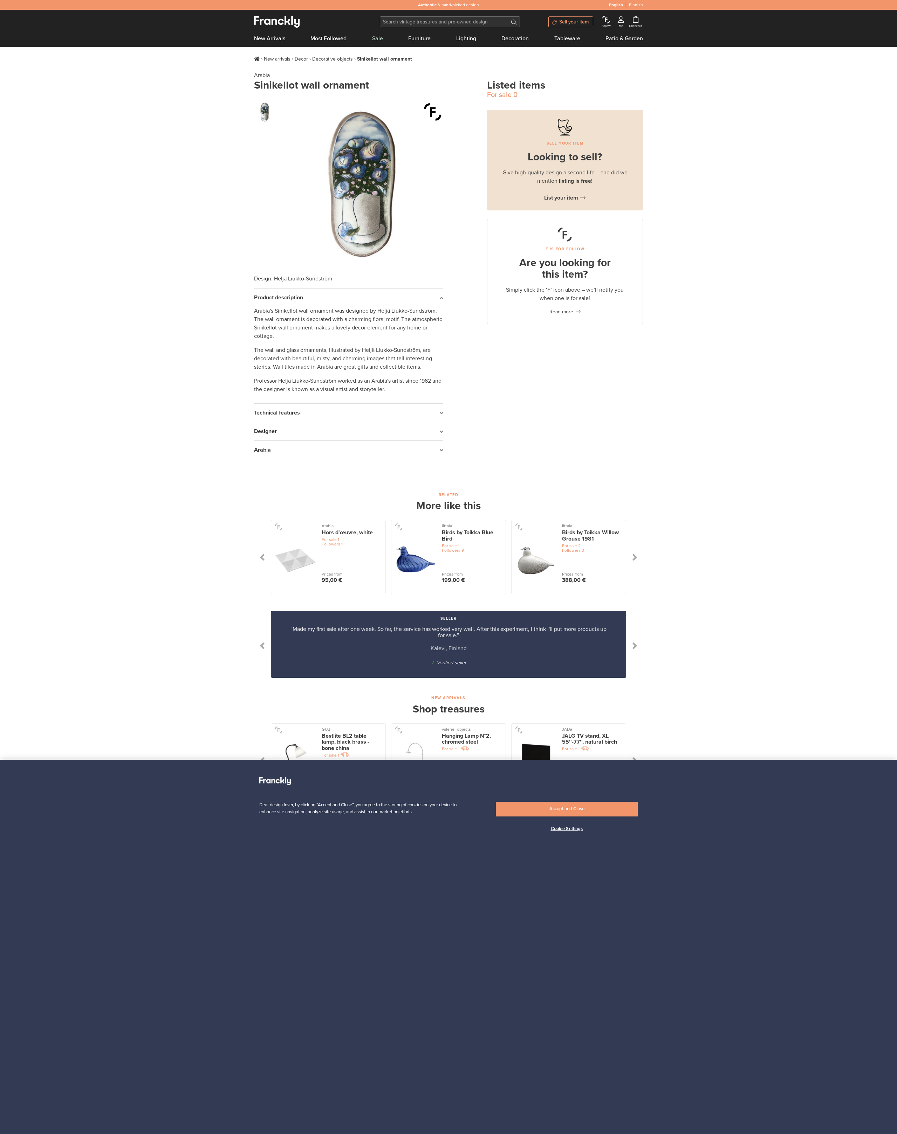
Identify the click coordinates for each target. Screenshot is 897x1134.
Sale (377, 38)
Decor (301, 59)
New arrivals (277, 59)
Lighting (466, 38)
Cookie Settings (567, 829)
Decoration (515, 38)
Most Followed (328, 38)
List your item (561, 197)
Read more (561, 312)
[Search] (514, 21)
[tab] (348, 298)
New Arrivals (269, 38)
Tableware (567, 38)
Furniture (419, 38)
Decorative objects (332, 59)
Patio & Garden (624, 38)
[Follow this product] (432, 112)
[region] (448, 947)
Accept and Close (566, 809)
